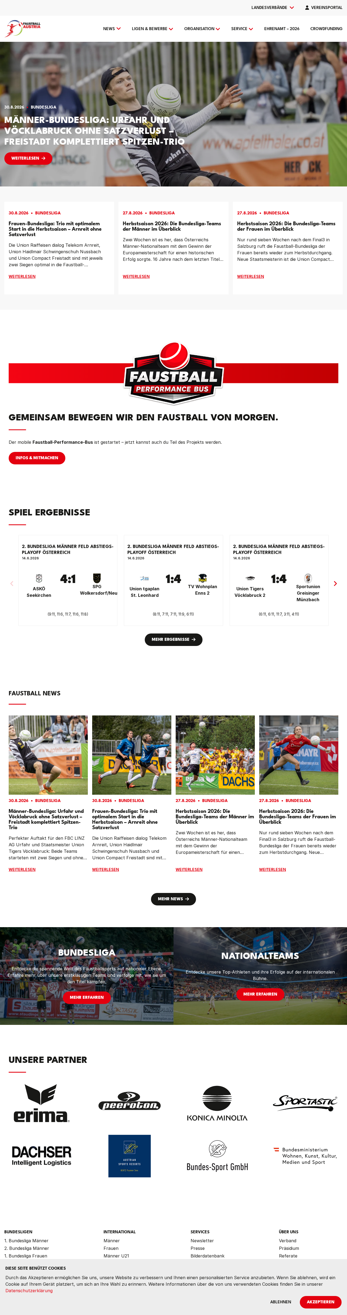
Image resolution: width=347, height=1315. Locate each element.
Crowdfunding (326, 29)
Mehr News (170, 899)
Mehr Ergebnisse (170, 640)
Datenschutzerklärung (29, 1290)
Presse (198, 1248)
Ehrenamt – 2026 (282, 29)
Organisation (199, 29)
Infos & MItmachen (37, 458)
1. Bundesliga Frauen (25, 1256)
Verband (287, 1240)
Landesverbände (269, 8)
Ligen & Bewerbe (150, 29)
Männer (112, 1240)
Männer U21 (116, 1256)
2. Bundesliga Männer (26, 1248)
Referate (288, 1256)
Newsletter (202, 1240)
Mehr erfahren (87, 998)
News (109, 29)
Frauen (111, 1248)
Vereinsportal (327, 8)
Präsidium (289, 1248)
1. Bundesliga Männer (26, 1240)
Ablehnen (280, 1302)
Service (239, 29)
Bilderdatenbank (207, 1256)
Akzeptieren (321, 1302)
